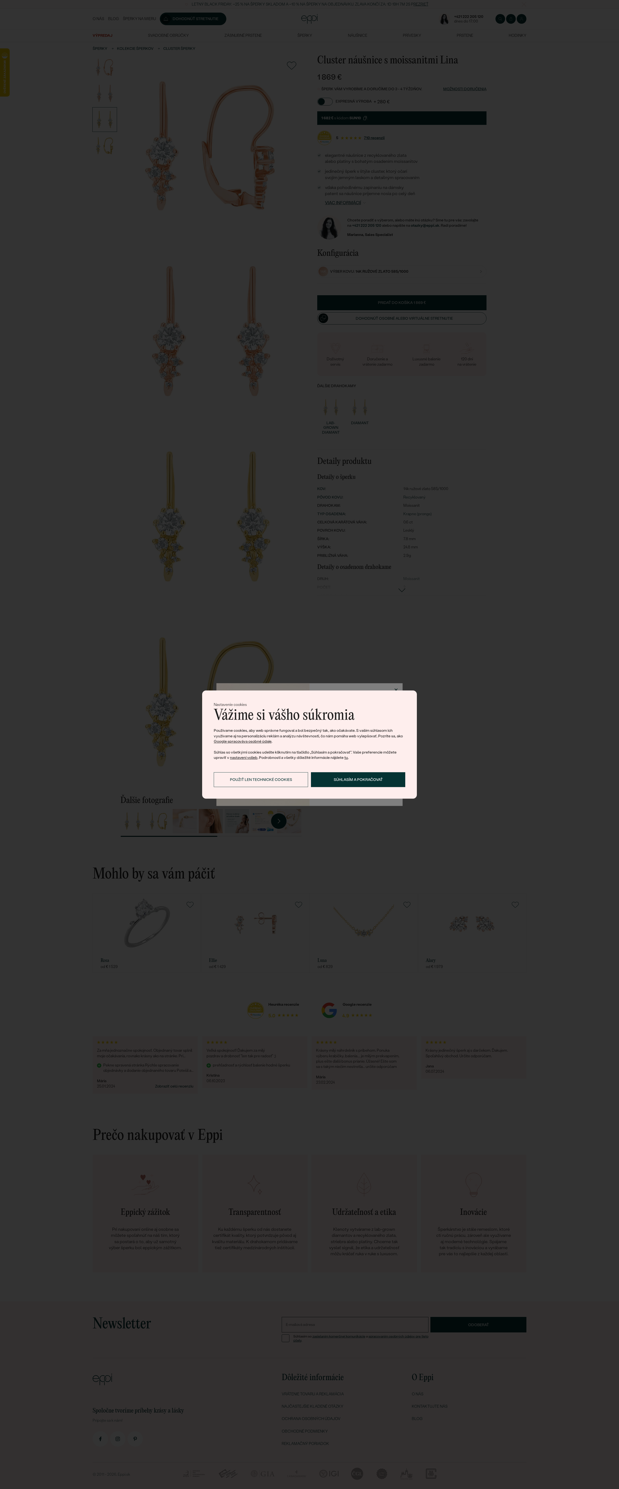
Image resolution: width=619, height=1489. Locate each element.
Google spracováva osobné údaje (243, 741)
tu (346, 758)
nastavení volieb (244, 758)
